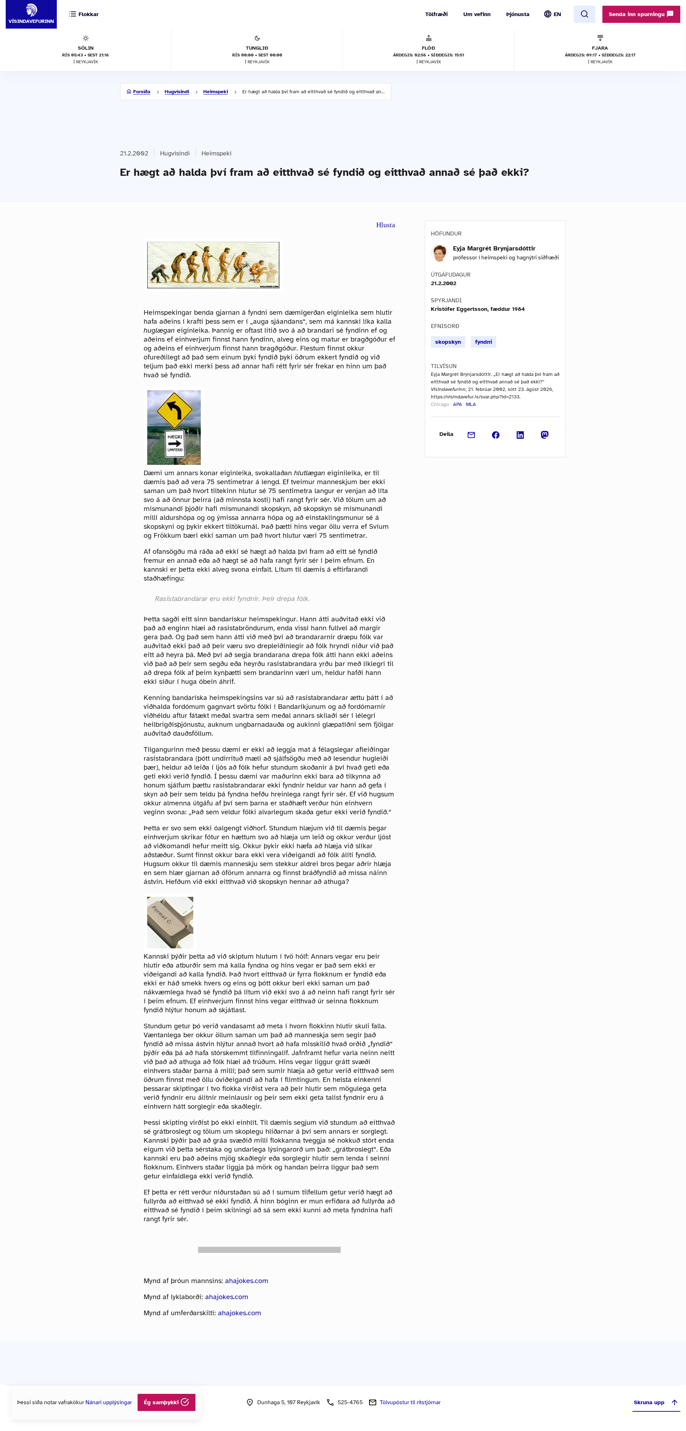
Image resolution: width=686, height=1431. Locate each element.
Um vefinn (477, 14)
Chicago (440, 404)
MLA (471, 404)
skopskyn (448, 342)
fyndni (483, 342)
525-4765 (350, 1402)
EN (557, 14)
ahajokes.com (246, 1280)
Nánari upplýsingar (108, 1402)
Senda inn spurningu (637, 14)
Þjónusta (518, 14)
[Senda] (471, 434)
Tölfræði (436, 14)
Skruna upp (649, 1402)
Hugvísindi (177, 92)
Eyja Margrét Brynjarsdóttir (494, 248)
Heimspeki (215, 92)
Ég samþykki (162, 1402)
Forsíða (141, 92)
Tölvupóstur (410, 1402)
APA (457, 404)
